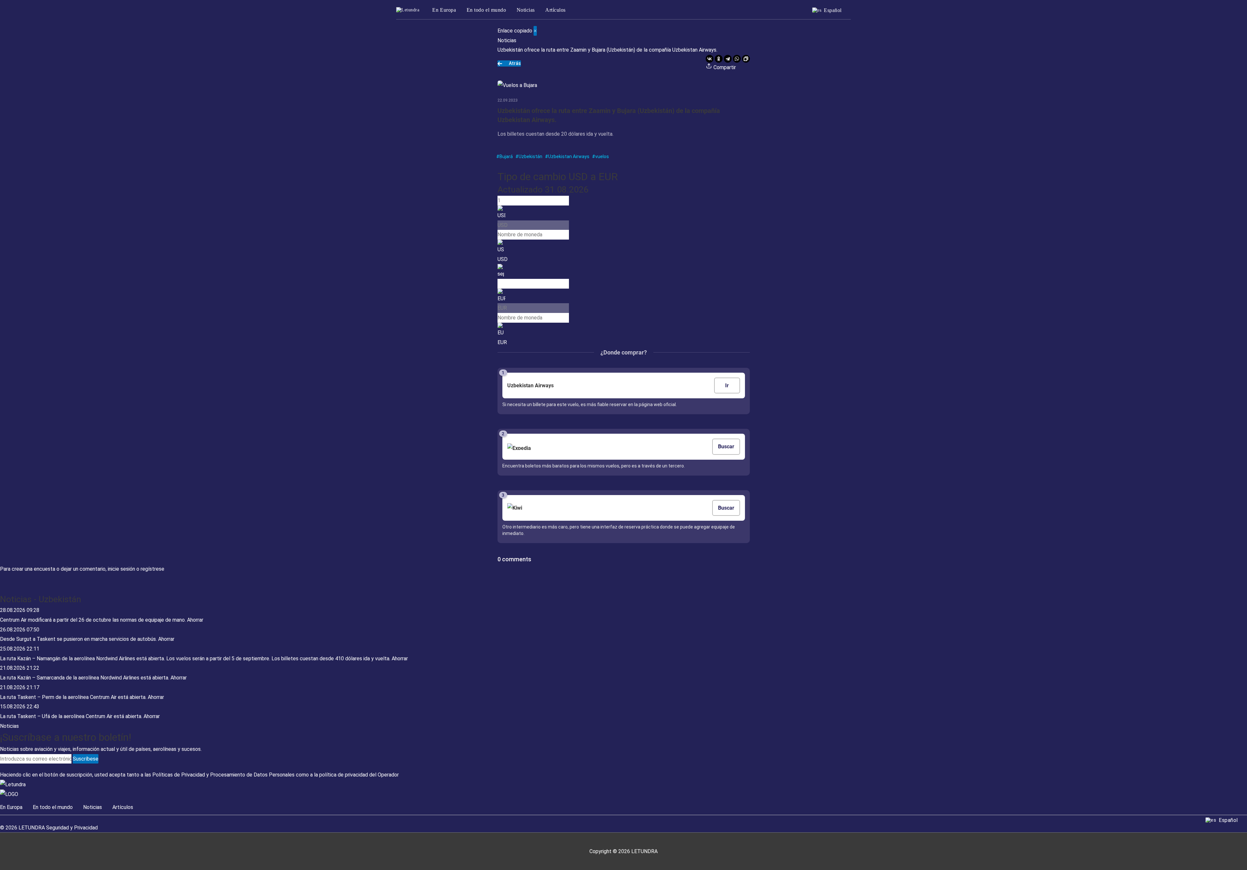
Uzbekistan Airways (568, 156)
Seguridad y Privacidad (72, 828)
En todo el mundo (486, 10)
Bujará (506, 156)
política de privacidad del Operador (359, 775)
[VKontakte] (709, 59)
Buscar (726, 446)
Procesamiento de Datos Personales (252, 775)
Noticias (526, 10)
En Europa (444, 10)
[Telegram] (728, 59)
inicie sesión (121, 569)
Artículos (555, 10)
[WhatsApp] (737, 59)
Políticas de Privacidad (178, 775)
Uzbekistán (530, 156)
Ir (727, 385)
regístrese (152, 569)
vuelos (602, 156)
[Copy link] (746, 59)
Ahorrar (195, 620)
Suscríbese (85, 759)
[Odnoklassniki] (719, 59)
